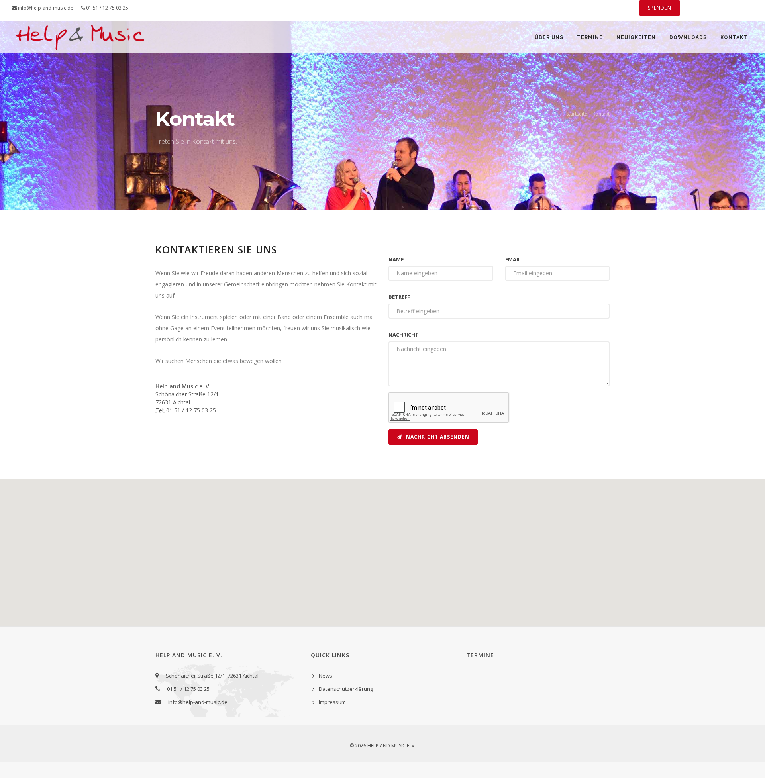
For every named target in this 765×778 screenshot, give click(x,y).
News (325, 675)
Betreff (399, 296)
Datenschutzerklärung (346, 688)
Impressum (332, 701)
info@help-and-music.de (45, 7)
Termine (590, 37)
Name (396, 259)
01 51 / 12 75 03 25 (106, 7)
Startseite (576, 113)
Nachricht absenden (436, 436)
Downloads (688, 37)
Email (513, 259)
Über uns (549, 37)
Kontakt (733, 37)
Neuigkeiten (636, 37)
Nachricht (403, 334)
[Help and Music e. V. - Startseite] (80, 48)
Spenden (659, 7)
